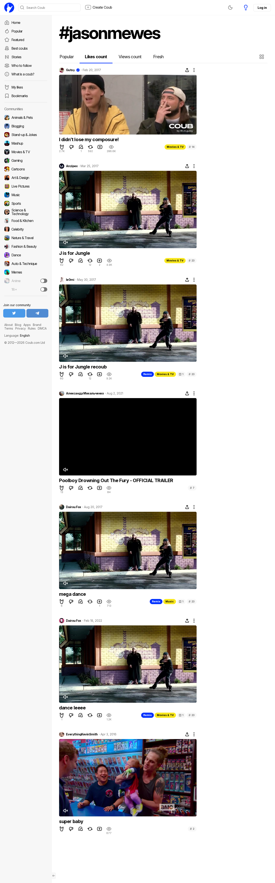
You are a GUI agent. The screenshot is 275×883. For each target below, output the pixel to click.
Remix (147, 374)
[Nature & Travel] (26, 238)
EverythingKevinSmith (82, 734)
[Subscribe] (43, 281)
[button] (262, 56)
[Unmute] (65, 242)
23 (191, 260)
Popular (17, 31)
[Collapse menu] (54, 876)
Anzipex (72, 166)
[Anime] (26, 281)
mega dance (72, 594)
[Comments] (81, 147)
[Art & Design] (26, 177)
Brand (37, 325)
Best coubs (19, 48)
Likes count (96, 56)
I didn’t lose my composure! (89, 139)
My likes (17, 87)
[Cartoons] (26, 169)
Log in (262, 8)
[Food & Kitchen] (26, 220)
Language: (17, 335)
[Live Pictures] (26, 186)
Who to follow (21, 65)
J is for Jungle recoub (83, 367)
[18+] (43, 289)
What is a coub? (22, 74)
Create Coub (102, 7)
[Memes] (26, 272)
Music (169, 601)
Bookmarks (19, 96)
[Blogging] (26, 126)
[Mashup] (26, 143)
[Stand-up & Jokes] (26, 134)
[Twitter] (14, 313)
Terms (8, 328)
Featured (17, 40)
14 (191, 147)
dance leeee (72, 707)
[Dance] (26, 255)
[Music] (26, 195)
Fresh (158, 56)
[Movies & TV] (26, 152)
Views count (130, 56)
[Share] (187, 70)
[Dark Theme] (230, 7)
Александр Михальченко (85, 393)
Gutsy (70, 70)
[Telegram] (37, 313)
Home (15, 22)
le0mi (70, 279)
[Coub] (9, 7)
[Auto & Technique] (26, 263)
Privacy (20, 328)
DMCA (42, 328)
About (8, 325)
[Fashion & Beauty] (26, 246)
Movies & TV (175, 146)
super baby (71, 821)
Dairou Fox (73, 507)
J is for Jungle (74, 253)
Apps (27, 325)
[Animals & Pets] (26, 117)
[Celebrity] (26, 229)
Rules (32, 328)
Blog (18, 325)
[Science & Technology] (26, 212)
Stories (16, 57)
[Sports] (26, 203)
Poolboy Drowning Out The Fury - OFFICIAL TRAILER (116, 480)
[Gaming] (26, 160)
